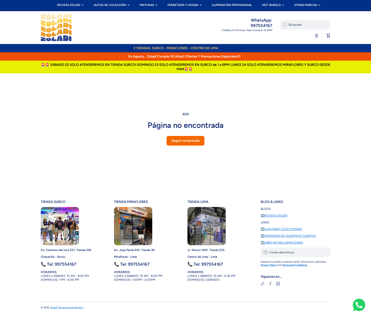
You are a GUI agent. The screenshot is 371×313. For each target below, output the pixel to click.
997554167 (261, 25)
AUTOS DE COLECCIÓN (110, 5)
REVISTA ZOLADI (68, 5)
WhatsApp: (261, 20)
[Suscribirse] (325, 252)
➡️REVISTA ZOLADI (274, 215)
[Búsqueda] (283, 25)
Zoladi (53, 307)
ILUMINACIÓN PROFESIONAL (232, 5)
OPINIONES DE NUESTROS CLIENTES (290, 236)
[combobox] (305, 25)
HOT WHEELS (271, 5)
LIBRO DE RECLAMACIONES (283, 242)
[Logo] (56, 27)
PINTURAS (147, 5)
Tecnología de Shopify (70, 307)
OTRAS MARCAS (305, 5)
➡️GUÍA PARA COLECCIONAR (281, 229)
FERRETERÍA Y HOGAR (183, 5)
